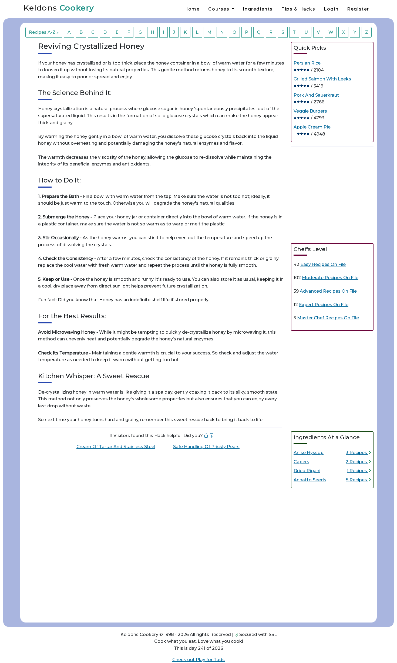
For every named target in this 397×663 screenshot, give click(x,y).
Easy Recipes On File (323, 264)
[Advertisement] (332, 191)
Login (331, 9)
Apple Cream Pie (312, 127)
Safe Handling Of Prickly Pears (206, 446)
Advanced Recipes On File (328, 291)
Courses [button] (219, 9)
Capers (301, 461)
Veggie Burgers (310, 111)
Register (358, 9)
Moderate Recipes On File (330, 277)
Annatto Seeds (310, 479)
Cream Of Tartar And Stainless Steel (115, 446)
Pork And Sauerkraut (316, 95)
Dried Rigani (307, 470)
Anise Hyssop (309, 452)
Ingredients (258, 9)
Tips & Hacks (298, 9)
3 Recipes (357, 452)
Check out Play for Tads (198, 659)
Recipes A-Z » (44, 32)
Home (192, 9)
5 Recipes (357, 479)
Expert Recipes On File (323, 304)
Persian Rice (307, 63)
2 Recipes (357, 461)
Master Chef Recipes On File (328, 317)
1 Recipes (357, 470)
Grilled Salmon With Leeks (322, 79)
